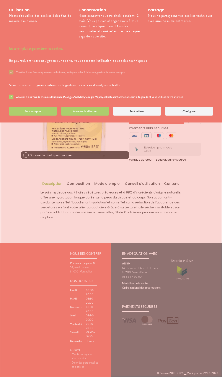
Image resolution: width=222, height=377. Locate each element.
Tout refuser (137, 111)
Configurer (189, 111)
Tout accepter (33, 111)
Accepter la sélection (85, 111)
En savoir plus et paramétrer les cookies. (36, 48)
